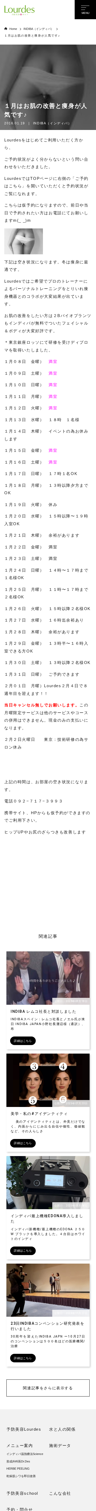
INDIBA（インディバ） (38, 28)
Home (13, 28)
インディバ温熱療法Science (24, 1453)
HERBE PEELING (18, 1468)
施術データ (60, 1445)
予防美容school (22, 1493)
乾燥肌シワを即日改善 (21, 1476)
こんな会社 (60, 1493)
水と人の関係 (62, 1429)
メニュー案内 (19, 1445)
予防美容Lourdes (23, 1429)
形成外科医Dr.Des (18, 1461)
